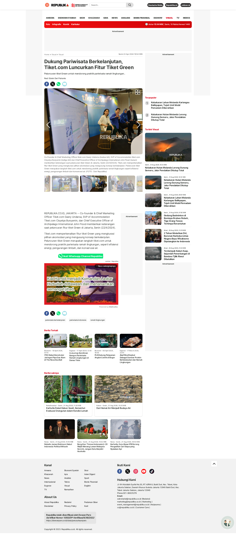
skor (82, 18)
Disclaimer (48, 506)
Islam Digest (89, 474)
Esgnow (47, 485)
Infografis (56, 24)
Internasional (49, 482)
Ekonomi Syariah (67, 18)
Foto (48, 24)
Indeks (186, 18)
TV (178, 18)
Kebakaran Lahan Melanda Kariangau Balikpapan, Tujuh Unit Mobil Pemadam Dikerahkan (170, 105)
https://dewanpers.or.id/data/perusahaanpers (66, 520)
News (46, 478)
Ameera (47, 470)
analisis (125, 18)
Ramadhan (69, 489)
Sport (86, 478)
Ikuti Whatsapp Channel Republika (82, 256)
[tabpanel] (93, 183)
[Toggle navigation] (47, 5)
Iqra (66, 474)
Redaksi (67, 502)
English (87, 485)
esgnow (158, 18)
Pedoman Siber (91, 502)
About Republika (51, 502)
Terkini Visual (152, 129)
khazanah (94, 18)
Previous (48, 162)
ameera (50, 18)
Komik (66, 24)
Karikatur (75, 24)
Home (46, 54)
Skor (86, 470)
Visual (53, 54)
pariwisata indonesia (78, 320)
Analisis (67, 478)
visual (169, 18)
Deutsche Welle (155, 5)
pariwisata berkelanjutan (55, 320)
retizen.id (186, 5)
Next (139, 162)
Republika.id (171, 5)
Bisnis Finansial (142, 18)
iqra (105, 18)
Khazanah (48, 474)
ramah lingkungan (97, 320)
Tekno (67, 482)
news (114, 18)
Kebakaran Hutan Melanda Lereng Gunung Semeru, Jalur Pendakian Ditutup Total (168, 117)
